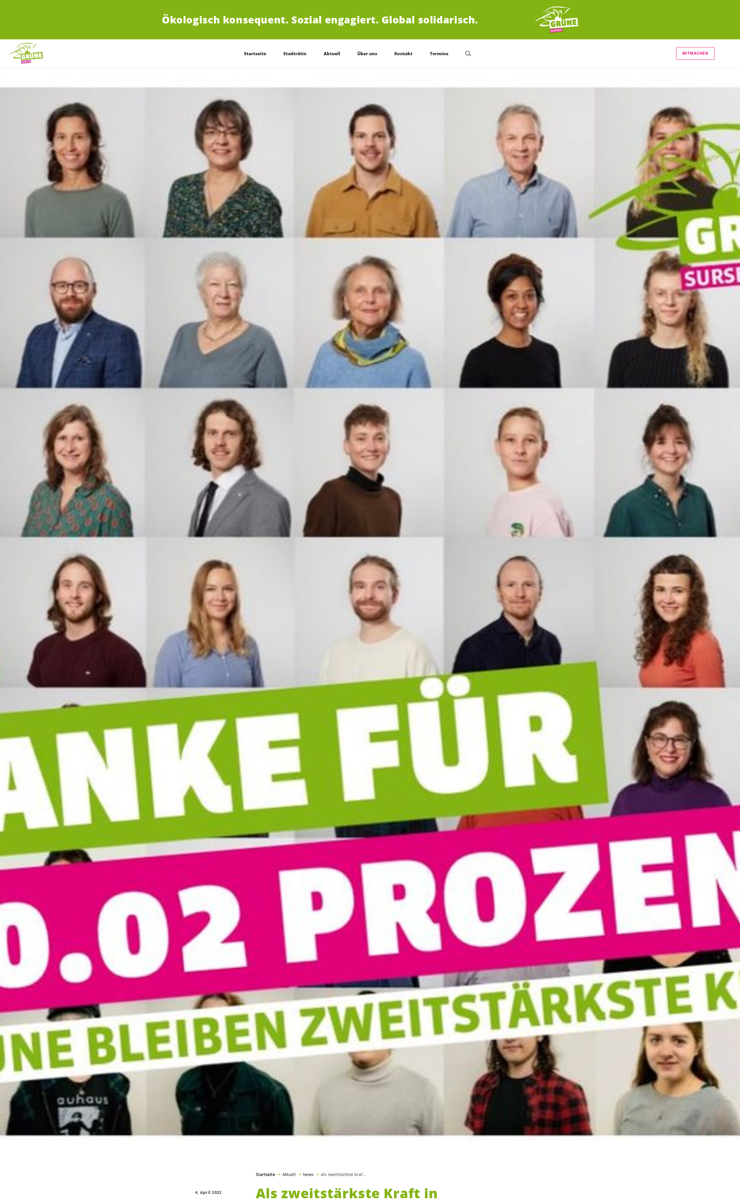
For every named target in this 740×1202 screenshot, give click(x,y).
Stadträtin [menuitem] (294, 53)
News (308, 1174)
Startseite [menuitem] (255, 53)
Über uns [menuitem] (367, 53)
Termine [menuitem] (439, 53)
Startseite (265, 1175)
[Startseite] (556, 20)
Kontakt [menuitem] (403, 53)
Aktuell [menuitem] (332, 53)
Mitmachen (695, 53)
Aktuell (289, 1174)
